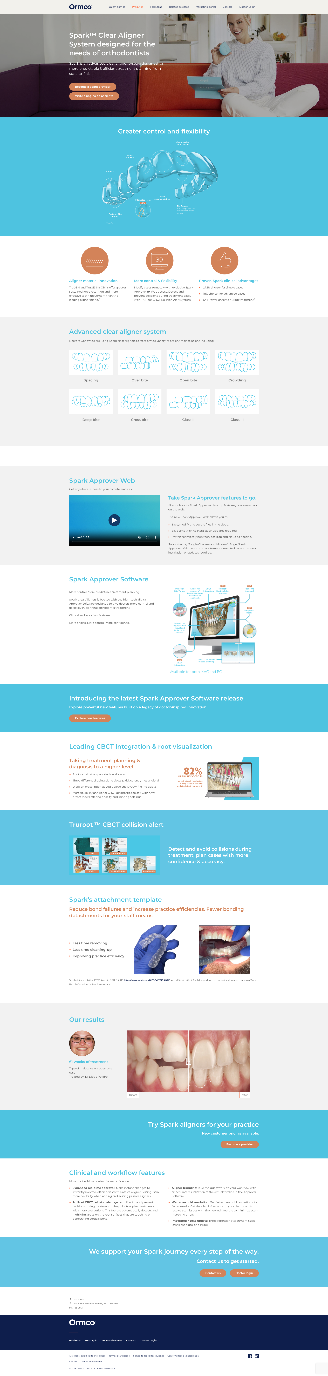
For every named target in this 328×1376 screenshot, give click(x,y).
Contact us (213, 1273)
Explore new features (90, 718)
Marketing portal (206, 6)
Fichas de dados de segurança (148, 1355)
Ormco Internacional (91, 1361)
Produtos (137, 6)
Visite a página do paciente (94, 96)
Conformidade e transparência (183, 1355)
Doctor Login (247, 6)
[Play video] (114, 520)
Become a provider (239, 1144)
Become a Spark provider (93, 86)
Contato (228, 6)
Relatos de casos (179, 6)
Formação (156, 6)
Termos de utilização (119, 1355)
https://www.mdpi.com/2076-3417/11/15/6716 (147, 980)
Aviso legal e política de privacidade (87, 1355)
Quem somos (117, 6)
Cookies (73, 1361)
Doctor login (244, 1273)
